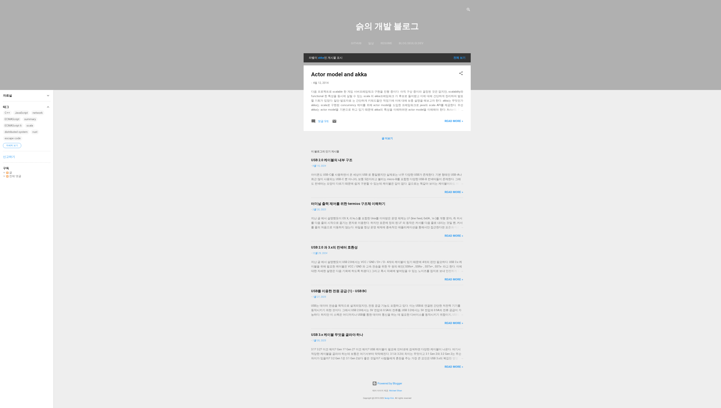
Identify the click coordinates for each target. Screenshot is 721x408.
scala (29, 125)
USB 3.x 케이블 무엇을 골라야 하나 (337, 335)
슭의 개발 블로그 (387, 26)
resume (386, 43)
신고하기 (9, 157)
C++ (7, 113)
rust (34, 132)
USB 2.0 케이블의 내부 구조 (331, 160)
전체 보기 (459, 57)
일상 (371, 43)
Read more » (454, 121)
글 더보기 (387, 138)
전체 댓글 (14, 176)
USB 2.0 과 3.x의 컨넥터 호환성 (334, 247)
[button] (461, 74)
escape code (13, 138)
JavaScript (21, 113)
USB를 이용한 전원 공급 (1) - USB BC (339, 291)
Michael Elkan (395, 390)
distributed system (16, 132)
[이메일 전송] (334, 122)
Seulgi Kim (389, 398)
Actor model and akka (339, 74)
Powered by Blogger (389, 383)
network (38, 113)
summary (30, 119)
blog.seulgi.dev (411, 43)
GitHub (356, 43)
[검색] (468, 10)
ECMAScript (12, 119)
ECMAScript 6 (13, 125)
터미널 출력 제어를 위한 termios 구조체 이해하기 (348, 204)
